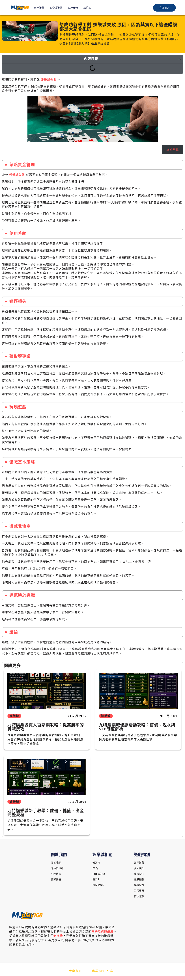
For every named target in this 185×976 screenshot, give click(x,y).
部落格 (87, 8)
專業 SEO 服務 (102, 971)
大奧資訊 (75, 971)
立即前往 (172, 149)
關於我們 (73, 8)
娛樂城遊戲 (56, 8)
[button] (179, 59)
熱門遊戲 (39, 8)
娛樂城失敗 (49, 79)
